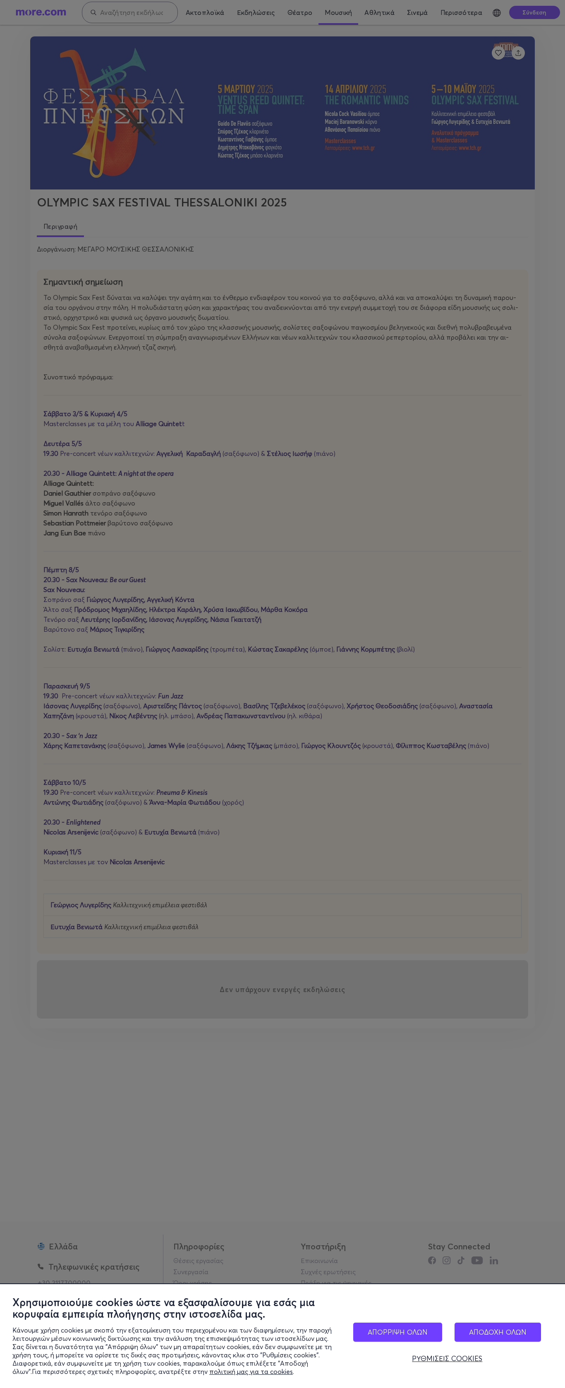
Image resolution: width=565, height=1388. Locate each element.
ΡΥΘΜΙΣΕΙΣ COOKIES (447, 1358)
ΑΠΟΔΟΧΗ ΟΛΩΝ (498, 1332)
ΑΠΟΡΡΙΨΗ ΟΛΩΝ (398, 1332)
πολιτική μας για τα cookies (251, 1371)
